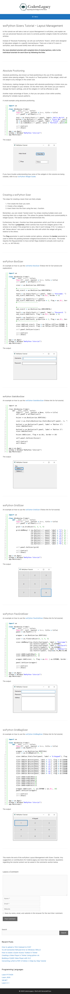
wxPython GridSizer (32, 510)
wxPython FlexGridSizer (34, 618)
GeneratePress (46, 991)
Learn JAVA (6, 977)
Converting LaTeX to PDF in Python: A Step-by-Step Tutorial (24, 961)
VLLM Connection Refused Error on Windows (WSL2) (21, 950)
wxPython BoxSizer (33, 266)
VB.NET (4, 980)
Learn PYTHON (7, 975)
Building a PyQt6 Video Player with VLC (16, 958)
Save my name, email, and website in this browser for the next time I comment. (34, 913)
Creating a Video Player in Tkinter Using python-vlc (20, 955)
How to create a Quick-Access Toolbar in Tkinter (19, 953)
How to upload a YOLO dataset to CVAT (16, 947)
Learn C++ (6, 983)
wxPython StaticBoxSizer (35, 400)
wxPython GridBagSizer (34, 734)
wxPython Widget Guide (27, 176)
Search (4, 929)
